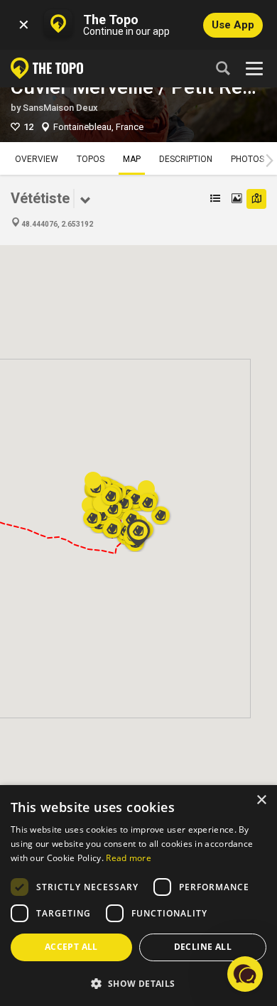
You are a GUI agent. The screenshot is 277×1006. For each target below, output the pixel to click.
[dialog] (138, 895)
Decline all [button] (203, 947)
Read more (128, 858)
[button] (112, 524)
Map (132, 159)
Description (185, 159)
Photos (247, 159)
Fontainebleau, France (98, 126)
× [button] (261, 800)
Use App (233, 24)
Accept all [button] (71, 947)
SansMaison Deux (60, 107)
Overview (36, 159)
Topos (90, 159)
